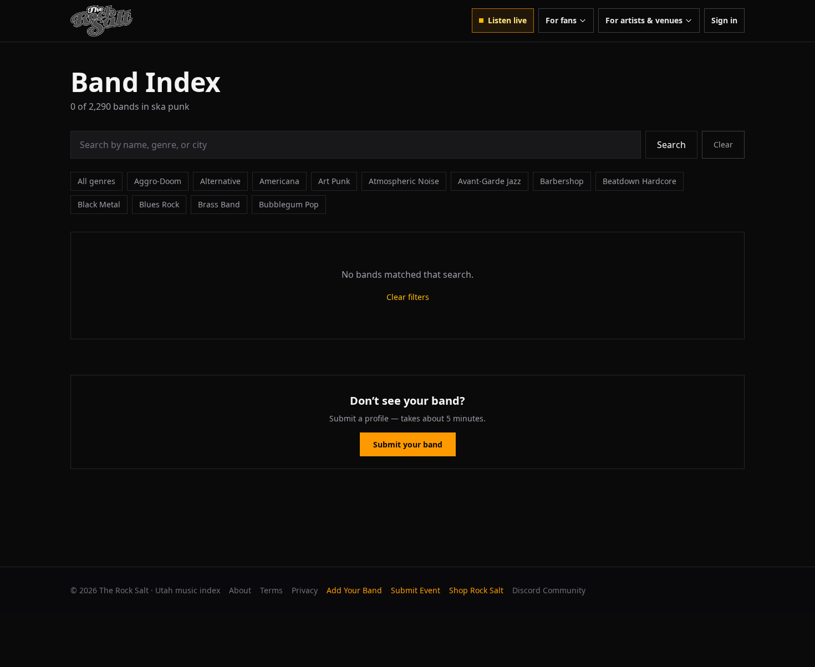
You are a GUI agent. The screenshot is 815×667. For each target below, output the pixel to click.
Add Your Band (354, 590)
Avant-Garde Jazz (489, 181)
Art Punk (334, 181)
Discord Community (548, 590)
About (240, 590)
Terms (271, 590)
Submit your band (407, 444)
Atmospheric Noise (404, 181)
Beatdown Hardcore (639, 181)
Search (671, 145)
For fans (561, 20)
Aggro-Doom (157, 181)
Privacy (305, 590)
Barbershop (562, 181)
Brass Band (219, 204)
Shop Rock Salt (476, 590)
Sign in (724, 20)
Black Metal (99, 204)
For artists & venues (643, 20)
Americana (279, 181)
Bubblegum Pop (289, 204)
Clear (723, 144)
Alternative (220, 181)
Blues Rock (159, 204)
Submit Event (415, 590)
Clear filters (407, 297)
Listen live (507, 20)
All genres (96, 181)
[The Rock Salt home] (101, 21)
